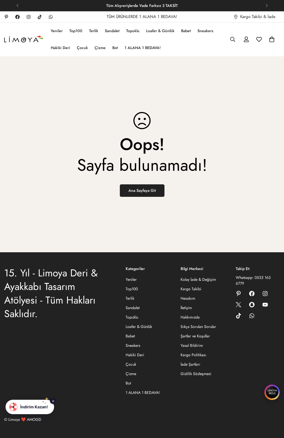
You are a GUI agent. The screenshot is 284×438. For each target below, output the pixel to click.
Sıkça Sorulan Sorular (198, 326)
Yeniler (57, 31)
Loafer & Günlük (160, 31)
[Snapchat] (252, 304)
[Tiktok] (39, 17)
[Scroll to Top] (273, 407)
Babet (186, 31)
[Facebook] (17, 17)
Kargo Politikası (193, 355)
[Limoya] (23, 39)
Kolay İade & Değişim (198, 279)
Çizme (100, 47)
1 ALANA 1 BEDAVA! (143, 47)
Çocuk (82, 47)
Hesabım (188, 298)
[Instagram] (28, 17)
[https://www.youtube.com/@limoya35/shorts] (265, 304)
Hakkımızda (190, 317)
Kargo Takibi (191, 289)
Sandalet (112, 31)
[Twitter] (238, 304)
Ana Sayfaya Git (142, 190)
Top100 (75, 31)
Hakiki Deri (60, 47)
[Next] (266, 5)
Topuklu (133, 31)
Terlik (93, 31)
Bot (115, 47)
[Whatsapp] (51, 17)
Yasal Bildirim (192, 345)
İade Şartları (190, 364)
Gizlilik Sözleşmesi (196, 373)
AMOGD (34, 419)
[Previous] (17, 5)
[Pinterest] (6, 17)
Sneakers (205, 31)
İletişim (186, 307)
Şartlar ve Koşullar (195, 336)
